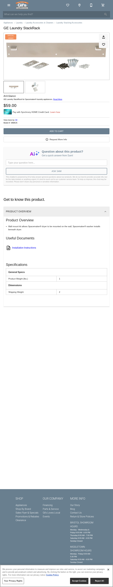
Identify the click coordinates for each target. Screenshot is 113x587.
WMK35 (14, 123)
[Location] (79, 5)
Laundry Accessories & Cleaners (39, 23)
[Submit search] (105, 14)
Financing (48, 505)
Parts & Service (51, 509)
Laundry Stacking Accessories (69, 23)
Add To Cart (57, 131)
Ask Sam (57, 171)
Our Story (75, 505)
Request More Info (58, 139)
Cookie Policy (52, 575)
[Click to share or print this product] (103, 37)
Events (46, 516)
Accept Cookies (79, 581)
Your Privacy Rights (13, 581)
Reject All (99, 581)
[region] (56, 576)
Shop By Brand (23, 509)
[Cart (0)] (103, 5)
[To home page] (22, 5)
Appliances (8, 23)
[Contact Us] (91, 5)
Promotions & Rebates (27, 516)
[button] (8, 5)
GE (16, 120)
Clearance (21, 520)
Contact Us (76, 512)
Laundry (19, 23)
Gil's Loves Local (51, 512)
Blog (72, 509)
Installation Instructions (24, 247)
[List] (67, 5)
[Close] (108, 569)
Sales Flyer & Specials (27, 512)
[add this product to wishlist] (103, 44)
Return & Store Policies (82, 516)
